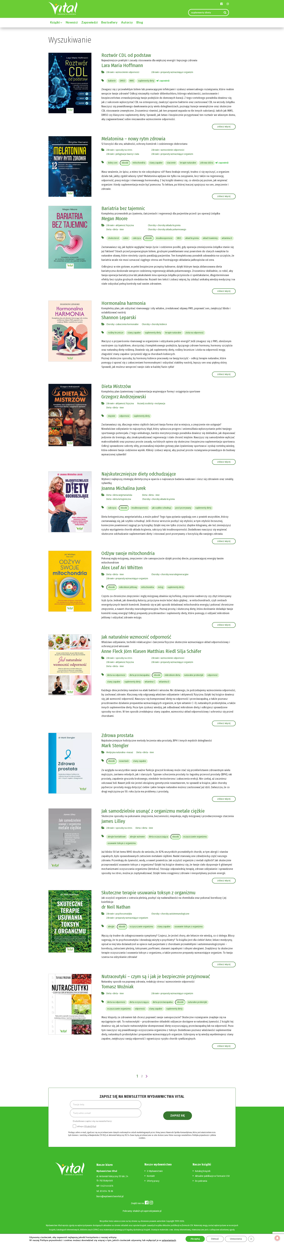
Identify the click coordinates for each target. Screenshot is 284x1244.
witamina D (227, 238)
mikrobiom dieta (172, 675)
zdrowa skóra (206, 162)
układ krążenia (192, 238)
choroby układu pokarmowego (172, 229)
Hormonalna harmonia (123, 303)
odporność (124, 416)
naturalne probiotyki (193, 675)
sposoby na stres (124, 150)
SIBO (179, 238)
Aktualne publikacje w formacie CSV (212, 1176)
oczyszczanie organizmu (195, 836)
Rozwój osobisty (145, 403)
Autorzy (127, 22)
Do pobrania (201, 1181)
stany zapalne (156, 162)
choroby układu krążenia (169, 225)
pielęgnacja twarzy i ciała (127, 154)
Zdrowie (110, 72)
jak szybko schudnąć (161, 507)
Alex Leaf (110, 568)
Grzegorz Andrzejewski (123, 397)
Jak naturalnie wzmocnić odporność (136, 637)
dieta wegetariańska (122, 495)
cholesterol (113, 238)
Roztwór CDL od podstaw (126, 55)
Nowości (72, 22)
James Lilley (113, 821)
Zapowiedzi (89, 22)
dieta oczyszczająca (158, 836)
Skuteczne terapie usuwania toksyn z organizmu (148, 893)
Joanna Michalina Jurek (123, 488)
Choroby (152, 225)
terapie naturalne (188, 162)
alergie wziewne (137, 836)
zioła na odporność (194, 332)
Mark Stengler (115, 746)
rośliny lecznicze (115, 332)
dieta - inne (118, 229)
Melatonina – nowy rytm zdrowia (133, 139)
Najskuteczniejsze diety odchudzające (138, 474)
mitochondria (139, 162)
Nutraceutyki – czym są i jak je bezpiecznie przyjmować (155, 976)
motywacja (160, 403)
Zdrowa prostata (117, 735)
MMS (132, 80)
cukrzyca (137, 238)
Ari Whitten (131, 568)
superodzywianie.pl (152, 1211)
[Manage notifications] (277, 1238)
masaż (130, 752)
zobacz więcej (223, 126)
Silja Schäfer (189, 651)
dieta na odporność (116, 675)
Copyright (170, 1221)
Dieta (108, 229)
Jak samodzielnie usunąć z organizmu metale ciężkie (153, 811)
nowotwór (124, 761)
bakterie (112, 80)
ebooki (125, 162)
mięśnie (111, 416)
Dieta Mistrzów (116, 386)
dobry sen (112, 162)
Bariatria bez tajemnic (123, 208)
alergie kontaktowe (117, 836)
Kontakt (151, 1176)
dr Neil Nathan (115, 907)
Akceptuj (195, 1238)
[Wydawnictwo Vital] (63, 8)
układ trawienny (210, 238)
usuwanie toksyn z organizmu (122, 843)
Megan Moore (114, 219)
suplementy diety (146, 80)
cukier (126, 238)
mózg (160, 587)
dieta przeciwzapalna (139, 675)
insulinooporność (164, 238)
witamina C (150, 681)
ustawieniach (169, 1240)
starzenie (171, 162)
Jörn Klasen (135, 651)
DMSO (122, 80)
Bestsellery (109, 22)
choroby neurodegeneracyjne (175, 574)
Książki (55, 22)
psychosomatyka (124, 913)
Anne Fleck (112, 651)
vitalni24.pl (138, 1211)
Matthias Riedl (161, 651)
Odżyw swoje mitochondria (128, 553)
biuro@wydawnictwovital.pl (110, 1196)
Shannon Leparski (118, 317)
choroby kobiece (159, 324)
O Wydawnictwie (155, 1171)
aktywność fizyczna (125, 225)
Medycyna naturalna (115, 752)
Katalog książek (203, 1171)
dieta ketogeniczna (122, 499)
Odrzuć (215, 1238)
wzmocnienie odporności (127, 72)
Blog (139, 22)
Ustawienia (236, 1238)
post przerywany (183, 507)
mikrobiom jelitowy (128, 587)
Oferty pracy (153, 1181)
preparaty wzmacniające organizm (177, 72)
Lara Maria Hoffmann (122, 65)
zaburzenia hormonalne (127, 324)
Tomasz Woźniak (117, 987)
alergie (111, 926)
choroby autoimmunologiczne (175, 913)
